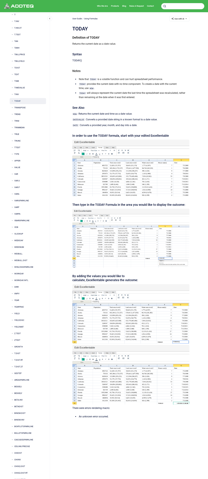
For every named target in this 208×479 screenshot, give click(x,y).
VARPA (17, 214)
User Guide (77, 18)
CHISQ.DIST (19, 466)
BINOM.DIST (20, 413)
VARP (16, 207)
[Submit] (164, 6)
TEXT (16, 74)
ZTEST (17, 340)
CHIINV (17, 460)
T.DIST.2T (18, 367)
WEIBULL (18, 254)
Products (115, 6)
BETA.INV (18, 400)
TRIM (16, 121)
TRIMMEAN (19, 128)
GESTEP (18, 373)
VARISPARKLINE (21, 201)
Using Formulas (91, 18)
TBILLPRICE (19, 54)
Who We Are (102, 6)
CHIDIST (18, 453)
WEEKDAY (18, 240)
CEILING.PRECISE (22, 446)
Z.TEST (17, 333)
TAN (16, 41)
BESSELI (18, 387)
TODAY (17, 101)
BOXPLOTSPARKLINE (23, 426)
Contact (150, 6)
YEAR (16, 300)
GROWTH (18, 347)
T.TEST (17, 35)
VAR (16, 174)
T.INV (16, 21)
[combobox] (182, 6)
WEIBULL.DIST (20, 260)
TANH (16, 48)
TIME (16, 81)
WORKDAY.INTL (21, 280)
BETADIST (18, 406)
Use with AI (179, 19)
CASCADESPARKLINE (23, 440)
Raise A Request (136, 6)
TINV (16, 94)
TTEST (17, 147)
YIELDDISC (19, 320)
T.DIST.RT (18, 360)
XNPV (16, 294)
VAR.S (17, 181)
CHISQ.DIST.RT (21, 473)
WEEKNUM (19, 247)
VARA (16, 194)
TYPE (16, 154)
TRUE (16, 134)
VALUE (17, 167)
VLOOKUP (18, 234)
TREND (17, 114)
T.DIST (17, 353)
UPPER (17, 161)
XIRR (16, 287)
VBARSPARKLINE (21, 220)
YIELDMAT (19, 327)
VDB (16, 227)
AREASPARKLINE (21, 380)
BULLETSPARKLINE (22, 433)
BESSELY (18, 393)
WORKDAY (19, 274)
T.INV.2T (18, 28)
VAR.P (17, 187)
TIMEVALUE (19, 88)
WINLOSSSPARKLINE (23, 267)
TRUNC (17, 141)
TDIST (17, 68)
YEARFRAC (19, 307)
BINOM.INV (19, 420)
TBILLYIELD (19, 61)
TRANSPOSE (20, 108)
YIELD (17, 313)
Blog (124, 6)
